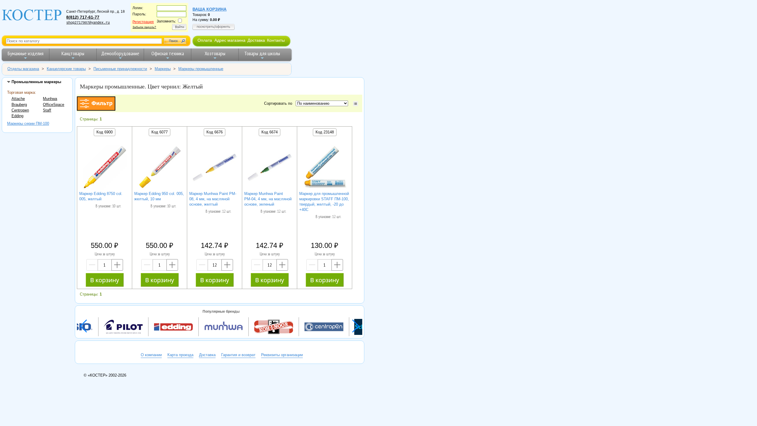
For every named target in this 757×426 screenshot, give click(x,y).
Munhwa (50, 98)
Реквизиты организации (282, 355)
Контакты (276, 40)
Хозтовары (215, 53)
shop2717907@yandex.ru (88, 23)
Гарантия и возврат (238, 355)
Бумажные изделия (25, 53)
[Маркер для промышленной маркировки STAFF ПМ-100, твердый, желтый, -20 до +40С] (325, 168)
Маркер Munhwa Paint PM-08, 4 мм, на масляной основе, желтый (212, 198)
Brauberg (19, 104)
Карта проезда (180, 355)
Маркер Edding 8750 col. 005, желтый (100, 196)
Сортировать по (279, 103)
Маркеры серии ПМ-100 (28, 123)
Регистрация (143, 22)
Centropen (20, 110)
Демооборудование (120, 53)
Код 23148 (325, 132)
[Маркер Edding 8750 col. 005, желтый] (105, 168)
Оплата (205, 40)
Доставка (256, 40)
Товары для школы (262, 53)
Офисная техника (167, 53)
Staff (47, 110)
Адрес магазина (229, 40)
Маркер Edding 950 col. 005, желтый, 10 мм (159, 196)
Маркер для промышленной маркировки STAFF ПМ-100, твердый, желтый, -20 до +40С (324, 201)
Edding (17, 116)
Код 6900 (104, 132)
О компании (151, 355)
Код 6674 (269, 132)
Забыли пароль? (144, 27)
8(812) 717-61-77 (82, 17)
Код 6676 (214, 132)
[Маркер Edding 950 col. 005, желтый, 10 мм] (160, 168)
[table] (355, 103)
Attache (18, 98)
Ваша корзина (210, 9)
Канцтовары (73, 53)
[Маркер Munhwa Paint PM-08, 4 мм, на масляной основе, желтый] (215, 168)
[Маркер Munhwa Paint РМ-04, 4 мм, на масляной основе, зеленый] (270, 168)
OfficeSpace (53, 104)
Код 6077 (159, 132)
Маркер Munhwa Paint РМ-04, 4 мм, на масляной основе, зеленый (268, 198)
